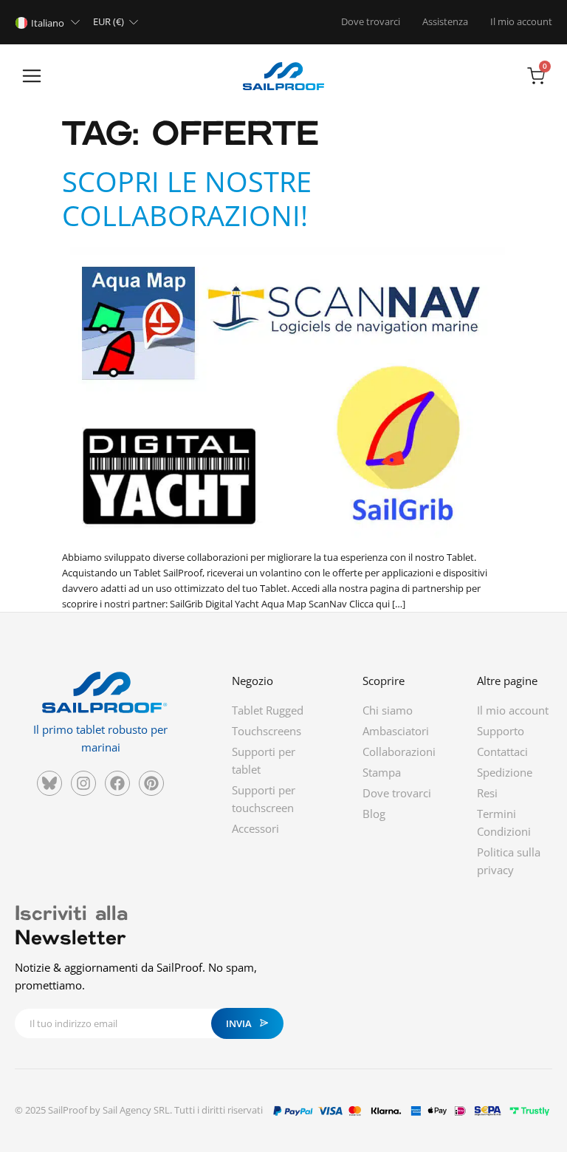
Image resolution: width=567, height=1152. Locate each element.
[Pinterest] (151, 783)
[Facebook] (117, 783)
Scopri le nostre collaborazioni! (187, 198)
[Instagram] (83, 783)
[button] (31, 77)
